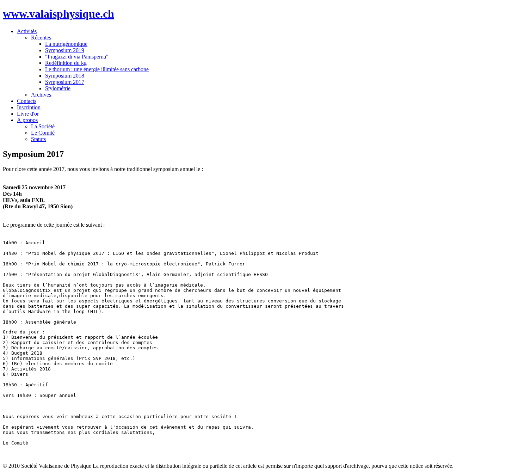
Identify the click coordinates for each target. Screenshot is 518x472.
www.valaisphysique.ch (58, 13)
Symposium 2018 (64, 76)
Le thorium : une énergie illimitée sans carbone (97, 69)
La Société (43, 126)
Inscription (29, 107)
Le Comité (43, 133)
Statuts (38, 139)
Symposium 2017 (64, 82)
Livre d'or (28, 114)
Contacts (26, 101)
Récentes (41, 38)
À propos (27, 120)
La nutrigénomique (66, 44)
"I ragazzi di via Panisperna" (77, 57)
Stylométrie (57, 88)
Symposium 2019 (64, 50)
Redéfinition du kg (66, 63)
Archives (41, 95)
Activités (27, 31)
